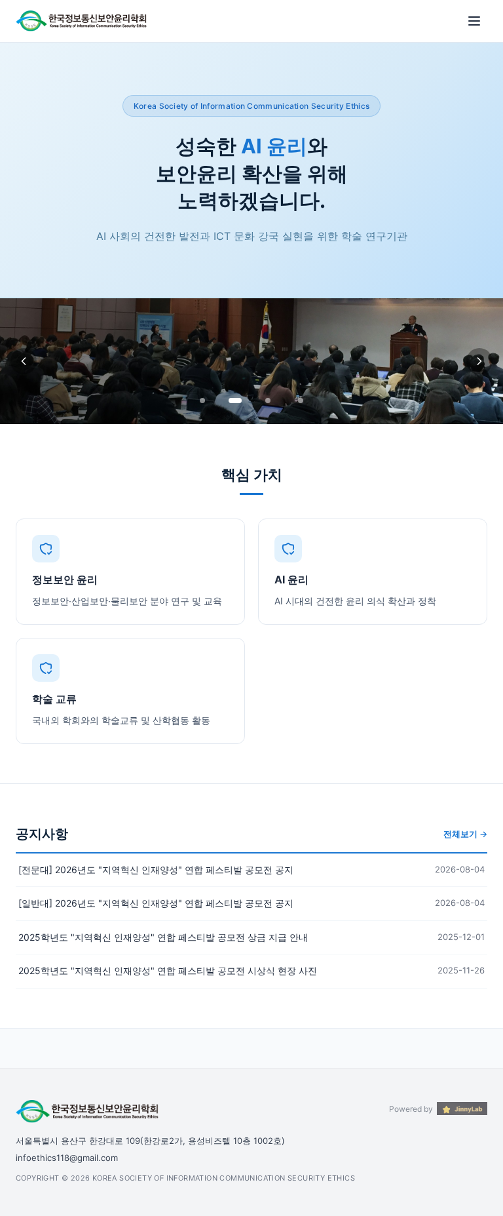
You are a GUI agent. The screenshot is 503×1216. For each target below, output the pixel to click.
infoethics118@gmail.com (67, 1157)
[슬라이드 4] (300, 400)
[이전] (23, 361)
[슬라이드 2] (235, 400)
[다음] (479, 361)
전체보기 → (465, 834)
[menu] (474, 21)
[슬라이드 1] (202, 400)
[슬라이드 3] (267, 400)
